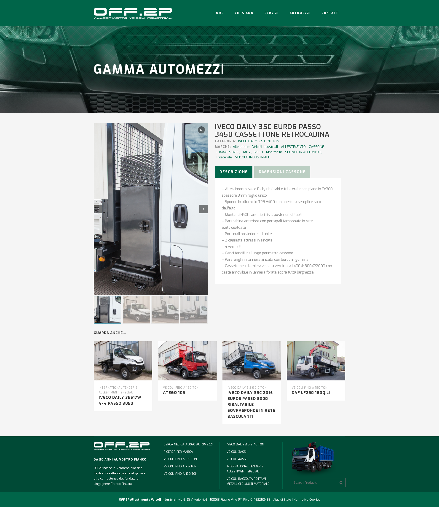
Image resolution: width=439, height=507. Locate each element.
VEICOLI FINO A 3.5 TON (180, 459)
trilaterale (224, 157)
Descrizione (234, 171)
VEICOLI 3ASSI (236, 452)
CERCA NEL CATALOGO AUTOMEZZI (188, 444)
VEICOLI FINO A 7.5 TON (180, 466)
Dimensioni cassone (282, 171)
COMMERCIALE (227, 152)
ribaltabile (274, 152)
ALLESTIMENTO (293, 146)
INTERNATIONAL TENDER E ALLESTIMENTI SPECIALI (245, 468)
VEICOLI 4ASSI (236, 459)
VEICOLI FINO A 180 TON (181, 388)
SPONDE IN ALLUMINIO (303, 152)
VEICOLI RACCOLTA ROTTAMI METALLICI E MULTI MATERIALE (248, 481)
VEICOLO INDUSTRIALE (252, 157)
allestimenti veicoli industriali (255, 146)
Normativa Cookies (307, 500)
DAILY (246, 152)
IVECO (258, 152)
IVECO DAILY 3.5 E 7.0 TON (258, 141)
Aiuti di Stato (282, 500)
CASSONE (316, 146)
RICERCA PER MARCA (178, 452)
